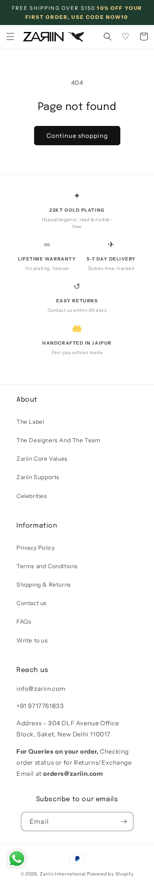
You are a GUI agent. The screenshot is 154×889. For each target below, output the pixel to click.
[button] (10, 36)
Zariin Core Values (42, 458)
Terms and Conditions (47, 566)
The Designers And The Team (58, 440)
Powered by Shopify (110, 874)
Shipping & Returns (43, 584)
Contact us (31, 603)
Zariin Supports (38, 477)
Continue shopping (77, 135)
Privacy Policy (35, 547)
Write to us (32, 640)
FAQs (23, 621)
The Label (30, 421)
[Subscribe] (124, 821)
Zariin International (63, 874)
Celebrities (31, 496)
